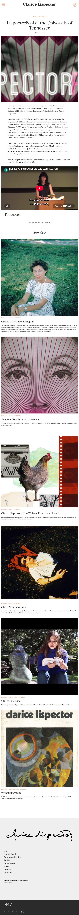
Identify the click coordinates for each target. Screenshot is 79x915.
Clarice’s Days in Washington (17, 321)
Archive (7, 860)
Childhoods (9, 863)
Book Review (20, 419)
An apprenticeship (12, 857)
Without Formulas (11, 792)
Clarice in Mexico (11, 700)
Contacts (8, 872)
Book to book (10, 854)
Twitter (40, 222)
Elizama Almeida (40, 33)
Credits (7, 869)
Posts (6, 866)
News (35, 16)
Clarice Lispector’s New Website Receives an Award (30, 513)
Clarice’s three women (13, 607)
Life (5, 851)
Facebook (48, 222)
